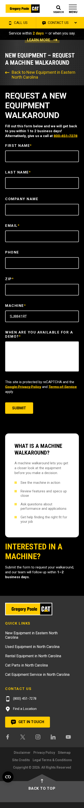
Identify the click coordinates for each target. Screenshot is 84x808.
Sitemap (64, 752)
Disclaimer (22, 752)
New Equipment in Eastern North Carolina (31, 635)
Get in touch (31, 722)
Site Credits (21, 760)
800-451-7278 (65, 136)
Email (12, 226)
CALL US (20, 23)
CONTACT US (58, 23)
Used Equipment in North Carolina (32, 646)
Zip (9, 279)
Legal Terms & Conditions (52, 760)
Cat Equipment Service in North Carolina (37, 674)
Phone (12, 252)
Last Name (18, 172)
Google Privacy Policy (23, 387)
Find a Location (24, 709)
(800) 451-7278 (24, 698)
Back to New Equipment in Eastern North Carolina (43, 75)
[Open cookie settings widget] (8, 776)
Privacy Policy (44, 752)
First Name (18, 146)
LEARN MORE (38, 40)
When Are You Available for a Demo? (39, 334)
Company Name (21, 199)
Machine (15, 306)
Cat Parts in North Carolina (26, 665)
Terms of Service (63, 387)
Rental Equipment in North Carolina (33, 656)
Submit (19, 408)
